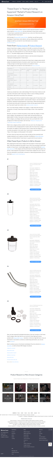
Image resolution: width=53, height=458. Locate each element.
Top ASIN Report (42, 436)
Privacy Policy (26, 436)
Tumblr (25, 412)
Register (49, 1)
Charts (23, 1)
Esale (13, 454)
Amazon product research (11, 352)
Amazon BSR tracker (10, 350)
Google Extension (27, 445)
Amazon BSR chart (10, 357)
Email (29, 412)
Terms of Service (27, 438)
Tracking (13, 438)
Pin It (39, 412)
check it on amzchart (35, 189)
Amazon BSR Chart (39, 136)
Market (27, 1)
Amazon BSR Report (42, 438)
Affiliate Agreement (27, 433)
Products (14, 1)
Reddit (22, 412)
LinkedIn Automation (15, 452)
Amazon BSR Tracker (18, 338)
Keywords (13, 433)
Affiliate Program (27, 431)
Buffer (32, 412)
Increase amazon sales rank (12, 359)
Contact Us (26, 440)
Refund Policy (26, 435)
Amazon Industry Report (43, 440)
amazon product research (32, 105)
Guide (40, 431)
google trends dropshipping (18, 154)
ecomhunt (12, 341)
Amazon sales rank (18, 31)
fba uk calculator (36, 65)
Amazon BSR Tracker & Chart (21, 37)
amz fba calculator (11, 42)
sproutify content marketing (14, 122)
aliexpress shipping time (36, 120)
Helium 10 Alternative (27, 443)
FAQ (24, 441)
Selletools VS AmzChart (11, 355)
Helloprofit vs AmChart (11, 348)
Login (46, 1)
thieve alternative (15, 361)
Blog (40, 435)
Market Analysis (22, 45)
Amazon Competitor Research (29, 446)
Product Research (36, 45)
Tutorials (40, 433)
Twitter (18, 412)
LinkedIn (35, 412)
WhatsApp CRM (14, 450)
